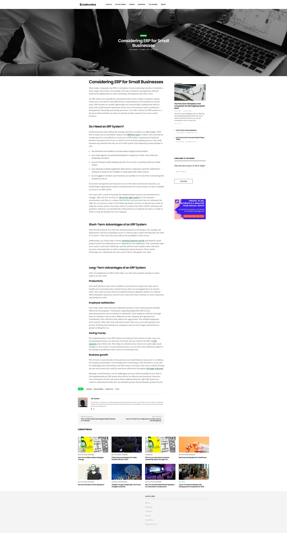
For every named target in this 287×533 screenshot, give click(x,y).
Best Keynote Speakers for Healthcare (193, 457)
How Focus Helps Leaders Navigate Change (91, 458)
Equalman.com (151, 524)
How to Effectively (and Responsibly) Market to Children (98, 420)
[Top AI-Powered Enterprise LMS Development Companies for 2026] (194, 472)
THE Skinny (153, 4)
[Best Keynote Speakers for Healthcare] (194, 445)
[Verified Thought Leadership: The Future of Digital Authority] (127, 472)
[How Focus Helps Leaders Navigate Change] (93, 445)
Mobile (132, 4)
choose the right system (129, 197)
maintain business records (133, 241)
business (89, 389)
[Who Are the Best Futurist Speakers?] (93, 472)
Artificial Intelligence (119, 482)
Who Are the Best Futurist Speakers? (91, 485)
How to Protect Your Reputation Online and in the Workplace (143, 420)
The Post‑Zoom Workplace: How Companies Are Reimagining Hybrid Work (189, 105)
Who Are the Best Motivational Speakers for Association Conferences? (160, 486)
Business (141, 4)
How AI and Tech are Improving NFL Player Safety (190, 138)
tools (117, 389)
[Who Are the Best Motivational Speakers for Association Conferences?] (160, 472)
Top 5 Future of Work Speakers (186, 130)
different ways (133, 135)
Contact (148, 511)
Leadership (149, 454)
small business (98, 389)
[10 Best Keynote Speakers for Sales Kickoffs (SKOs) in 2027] (127, 445)
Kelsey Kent (177, 111)
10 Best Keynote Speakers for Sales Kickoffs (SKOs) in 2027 (124, 458)
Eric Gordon (134, 49)
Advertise (149, 507)
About (163, 4)
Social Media (120, 4)
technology (109, 389)
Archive (148, 516)
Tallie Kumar (180, 133)
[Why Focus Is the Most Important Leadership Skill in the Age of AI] (160, 445)
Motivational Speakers (86, 454)
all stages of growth (155, 368)
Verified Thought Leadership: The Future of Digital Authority (126, 486)
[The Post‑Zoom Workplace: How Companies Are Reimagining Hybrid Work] (190, 92)
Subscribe (149, 520)
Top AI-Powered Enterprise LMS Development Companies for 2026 (191, 486)
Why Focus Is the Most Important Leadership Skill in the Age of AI (157, 458)
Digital (109, 4)
